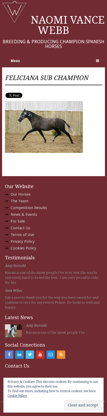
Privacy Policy (23, 241)
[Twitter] (30, 354)
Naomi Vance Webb (68, 25)
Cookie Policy (17, 396)
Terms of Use (22, 234)
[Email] (50, 354)
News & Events (24, 214)
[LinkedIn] (19, 354)
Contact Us (20, 228)
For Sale (18, 221)
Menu (15, 61)
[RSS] (61, 354)
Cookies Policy (23, 248)
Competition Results (29, 207)
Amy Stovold (15, 266)
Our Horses (21, 194)
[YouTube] (40, 354)
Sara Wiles (13, 290)
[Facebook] (9, 354)
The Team (19, 201)
